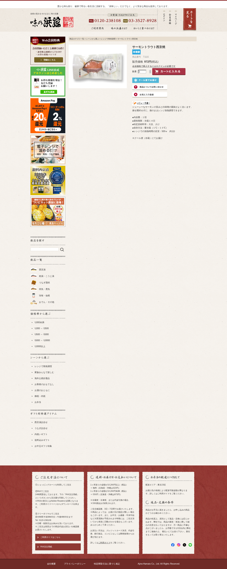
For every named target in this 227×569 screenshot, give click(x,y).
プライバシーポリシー (75, 564)
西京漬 (42, 269)
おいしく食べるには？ (144, 28)
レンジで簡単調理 (43, 366)
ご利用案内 (97, 28)
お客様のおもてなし (44, 384)
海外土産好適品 (42, 378)
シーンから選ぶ (92, 39)
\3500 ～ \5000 (42, 334)
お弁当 (38, 402)
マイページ (175, 19)
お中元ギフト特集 (43, 446)
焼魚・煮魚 (44, 289)
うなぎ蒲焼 (44, 282)
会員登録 (170, 17)
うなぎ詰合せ (41, 428)
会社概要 (51, 564)
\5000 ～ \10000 (42, 340)
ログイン (164, 15)
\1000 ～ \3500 (42, 328)
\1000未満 (39, 322)
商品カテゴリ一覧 (76, 39)
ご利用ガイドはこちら (50, 537)
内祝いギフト (41, 434)
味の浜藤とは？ (119, 28)
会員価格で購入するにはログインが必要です (153, 66)
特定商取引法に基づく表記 (107, 564)
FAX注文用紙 (46, 547)
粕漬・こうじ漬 (46, 276)
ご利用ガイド (104, 543)
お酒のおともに (42, 390)
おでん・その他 (46, 302)
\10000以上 (40, 346)
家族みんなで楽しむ (44, 372)
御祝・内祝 (40, 396)
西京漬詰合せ (41, 422)
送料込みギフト (42, 440)
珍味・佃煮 (44, 295)
